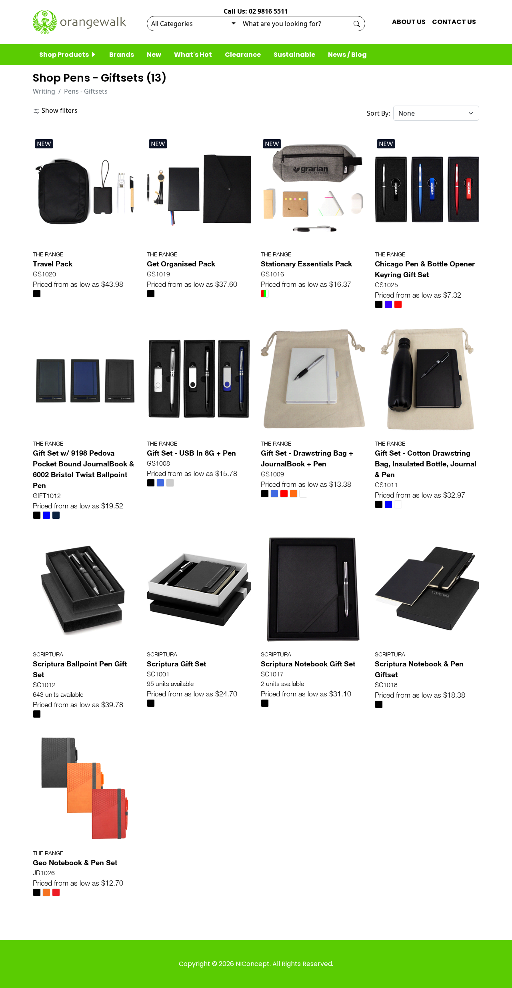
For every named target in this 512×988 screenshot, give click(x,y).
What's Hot (193, 54)
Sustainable (294, 54)
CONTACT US (454, 21)
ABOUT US (409, 21)
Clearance (243, 54)
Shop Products (64, 54)
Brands (121, 54)
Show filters (59, 110)
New (154, 54)
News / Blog (347, 54)
